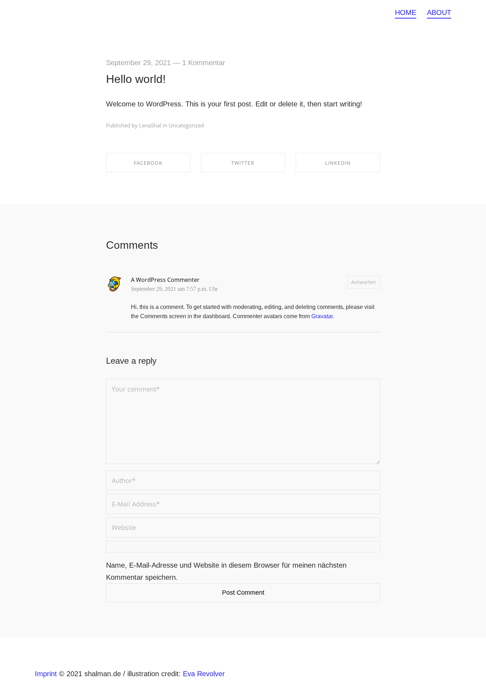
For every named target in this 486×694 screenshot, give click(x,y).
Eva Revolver (204, 674)
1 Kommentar (203, 63)
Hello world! (136, 79)
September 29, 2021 (138, 63)
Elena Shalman (59, 12)
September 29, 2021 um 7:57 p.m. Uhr (174, 289)
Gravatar (322, 316)
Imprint (47, 674)
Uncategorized (186, 125)
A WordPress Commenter (165, 280)
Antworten (363, 282)
